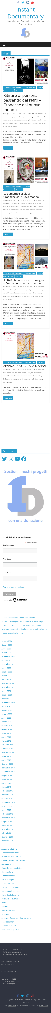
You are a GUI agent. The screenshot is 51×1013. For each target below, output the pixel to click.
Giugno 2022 (6, 672)
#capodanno (9, 290)
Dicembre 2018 (7, 752)
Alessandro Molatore (10, 853)
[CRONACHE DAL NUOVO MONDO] (25, 333)
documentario (30, 88)
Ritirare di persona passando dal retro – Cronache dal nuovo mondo (22, 102)
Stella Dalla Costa (25, 114)
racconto (35, 123)
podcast (21, 123)
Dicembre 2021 (7, 683)
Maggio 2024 (6, 641)
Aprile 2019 (6, 737)
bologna (11, 117)
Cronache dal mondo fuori (14, 88)
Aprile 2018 (6, 760)
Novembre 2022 (8, 656)
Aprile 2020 (6, 718)
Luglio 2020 (6, 706)
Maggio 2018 (6, 756)
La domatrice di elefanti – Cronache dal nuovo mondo (21, 195)
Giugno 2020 (6, 710)
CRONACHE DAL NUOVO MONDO (24, 366)
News (3, 902)
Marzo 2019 (6, 741)
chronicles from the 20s (11, 856)
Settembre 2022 (8, 664)
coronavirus (28, 117)
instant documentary (21, 120)
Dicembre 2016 (7, 794)
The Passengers (7, 922)
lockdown (32, 120)
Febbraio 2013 (7, 814)
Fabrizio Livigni (7, 879)
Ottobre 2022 (6, 660)
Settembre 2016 (8, 802)
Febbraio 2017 (7, 791)
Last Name (7, 573)
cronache (43, 117)
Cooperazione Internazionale (13, 860)
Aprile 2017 (6, 783)
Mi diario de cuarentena (11, 899)
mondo (39, 120)
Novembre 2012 (8, 817)
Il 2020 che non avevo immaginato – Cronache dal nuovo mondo (25, 281)
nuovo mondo (13, 123)
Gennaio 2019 (7, 748)
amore (5, 117)
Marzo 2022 (6, 675)
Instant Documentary (25, 12)
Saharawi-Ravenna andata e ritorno (16, 918)
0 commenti (38, 114)
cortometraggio (7, 864)
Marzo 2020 (6, 722)
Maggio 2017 (6, 779)
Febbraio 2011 (7, 833)
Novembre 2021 (8, 687)
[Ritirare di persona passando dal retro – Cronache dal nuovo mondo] (25, 59)
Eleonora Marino (8, 876)
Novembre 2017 (8, 768)
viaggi (15, 126)
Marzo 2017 (6, 787)
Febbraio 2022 (7, 679)
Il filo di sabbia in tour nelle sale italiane (18, 617)
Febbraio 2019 (7, 745)
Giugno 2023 (6, 645)
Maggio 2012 (6, 825)
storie (10, 126)
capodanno (19, 117)
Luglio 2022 (6, 668)
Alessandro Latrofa (9, 849)
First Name (7, 559)
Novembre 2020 (8, 702)
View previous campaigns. (13, 587)
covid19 (36, 117)
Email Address (9, 545)
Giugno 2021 (6, 695)
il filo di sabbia (7, 883)
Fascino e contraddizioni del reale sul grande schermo (24, 629)
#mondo (18, 290)
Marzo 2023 (6, 652)
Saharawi (5, 914)
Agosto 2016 (6, 806)
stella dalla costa (16, 213)
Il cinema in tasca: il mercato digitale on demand (21, 625)
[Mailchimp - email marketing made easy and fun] (15, 598)
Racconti (19, 91)
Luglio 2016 (6, 810)
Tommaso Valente (8, 925)
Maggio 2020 (6, 714)
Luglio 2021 (6, 691)
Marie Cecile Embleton (10, 895)
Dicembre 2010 (7, 841)
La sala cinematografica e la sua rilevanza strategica (23, 621)
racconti (28, 123)
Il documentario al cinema (12, 633)
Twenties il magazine (10, 929)
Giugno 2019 (6, 729)
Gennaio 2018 (7, 764)
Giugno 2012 (6, 821)
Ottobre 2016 (6, 798)
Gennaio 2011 (7, 837)
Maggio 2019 (6, 733)
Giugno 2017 (6, 775)
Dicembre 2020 (7, 698)
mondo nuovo (14, 210)
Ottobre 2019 (6, 725)
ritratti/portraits (8, 910)
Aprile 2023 (6, 649)
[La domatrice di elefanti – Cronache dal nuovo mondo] (25, 158)
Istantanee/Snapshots (10, 891)
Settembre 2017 (8, 771)
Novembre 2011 (8, 829)
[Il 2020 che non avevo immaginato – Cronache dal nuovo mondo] (25, 244)
